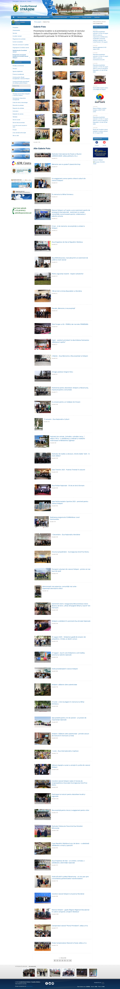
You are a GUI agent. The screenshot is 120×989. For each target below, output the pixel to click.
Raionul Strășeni (22, 17)
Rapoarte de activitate (18, 108)
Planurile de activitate (18, 105)
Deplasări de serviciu (18, 114)
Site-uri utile (16, 135)
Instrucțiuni (15, 111)
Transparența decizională (60, 17)
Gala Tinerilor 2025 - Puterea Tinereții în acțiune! (68, 470)
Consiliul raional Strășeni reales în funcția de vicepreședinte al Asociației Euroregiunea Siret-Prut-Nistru (70, 783)
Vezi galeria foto (32, 966)
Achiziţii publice (74, 17)
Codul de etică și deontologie (20, 102)
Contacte (29, 1)
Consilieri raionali (17, 36)
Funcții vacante (87, 17)
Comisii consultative (18, 41)
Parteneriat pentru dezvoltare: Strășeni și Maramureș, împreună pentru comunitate (70, 389)
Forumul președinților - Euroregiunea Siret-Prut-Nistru (70, 552)
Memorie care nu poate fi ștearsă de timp (66, 164)
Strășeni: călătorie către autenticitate (64, 685)
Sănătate (15, 116)
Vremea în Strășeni (98, 160)
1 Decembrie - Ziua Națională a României (66, 535)
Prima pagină (16, 1)
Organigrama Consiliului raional (21, 47)
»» (70, 960)
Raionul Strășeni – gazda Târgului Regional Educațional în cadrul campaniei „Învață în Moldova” (70, 911)
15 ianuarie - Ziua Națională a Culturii (56, 419)
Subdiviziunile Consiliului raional (21, 51)
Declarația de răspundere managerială (19, 98)
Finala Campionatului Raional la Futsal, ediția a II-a (69, 943)
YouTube (104, 145)
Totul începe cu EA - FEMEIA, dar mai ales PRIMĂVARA (70, 324)
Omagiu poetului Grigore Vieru (62, 372)
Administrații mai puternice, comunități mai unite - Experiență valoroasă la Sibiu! (59, 587)
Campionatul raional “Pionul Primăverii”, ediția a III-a (70, 926)
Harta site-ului (23, 1)
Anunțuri (15, 68)
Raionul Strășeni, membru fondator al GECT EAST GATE (99, 110)
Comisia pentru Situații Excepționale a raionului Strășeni (21, 77)
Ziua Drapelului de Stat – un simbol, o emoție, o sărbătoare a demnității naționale (68, 862)
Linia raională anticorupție (19, 132)
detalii (94, 163)
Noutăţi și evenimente (43, 17)
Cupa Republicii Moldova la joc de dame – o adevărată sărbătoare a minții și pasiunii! (70, 844)
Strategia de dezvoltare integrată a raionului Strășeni (21, 94)
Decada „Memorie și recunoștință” (63, 308)
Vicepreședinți (16, 30)
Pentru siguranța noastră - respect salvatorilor (67, 274)
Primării (15, 129)
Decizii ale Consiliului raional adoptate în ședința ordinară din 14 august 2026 (100, 131)
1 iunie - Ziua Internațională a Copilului (65, 751)
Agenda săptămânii (18, 71)
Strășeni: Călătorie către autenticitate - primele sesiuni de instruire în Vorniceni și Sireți (70, 735)
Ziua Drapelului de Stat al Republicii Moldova (67, 242)
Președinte (15, 27)
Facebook (97, 145)
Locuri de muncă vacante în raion (20, 126)
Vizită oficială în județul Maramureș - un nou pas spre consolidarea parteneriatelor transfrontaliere (70, 877)
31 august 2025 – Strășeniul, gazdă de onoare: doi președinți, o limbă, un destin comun (69, 638)
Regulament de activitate (19, 39)
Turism (32, 17)
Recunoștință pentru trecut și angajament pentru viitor (70, 810)
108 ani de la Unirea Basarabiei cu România (67, 291)
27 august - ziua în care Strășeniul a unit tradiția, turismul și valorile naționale (68, 654)
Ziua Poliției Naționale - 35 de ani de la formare (68, 486)
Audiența (97, 17)
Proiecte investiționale (18, 74)
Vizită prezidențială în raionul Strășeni (65, 669)
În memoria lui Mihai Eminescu (62, 194)
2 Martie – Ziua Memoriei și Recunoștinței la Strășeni (70, 356)
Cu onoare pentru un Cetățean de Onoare (66, 402)
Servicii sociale (16, 119)
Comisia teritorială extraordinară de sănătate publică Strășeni (21, 82)
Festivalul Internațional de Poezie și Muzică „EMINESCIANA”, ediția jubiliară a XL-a (66, 155)
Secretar (15, 33)
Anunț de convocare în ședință (20, 44)
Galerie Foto (16, 85)
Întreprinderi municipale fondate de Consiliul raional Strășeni (21, 56)
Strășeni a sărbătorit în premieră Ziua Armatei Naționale (71, 621)
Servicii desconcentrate (19, 122)
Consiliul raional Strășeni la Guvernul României (68, 894)
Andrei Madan (29, 986)
